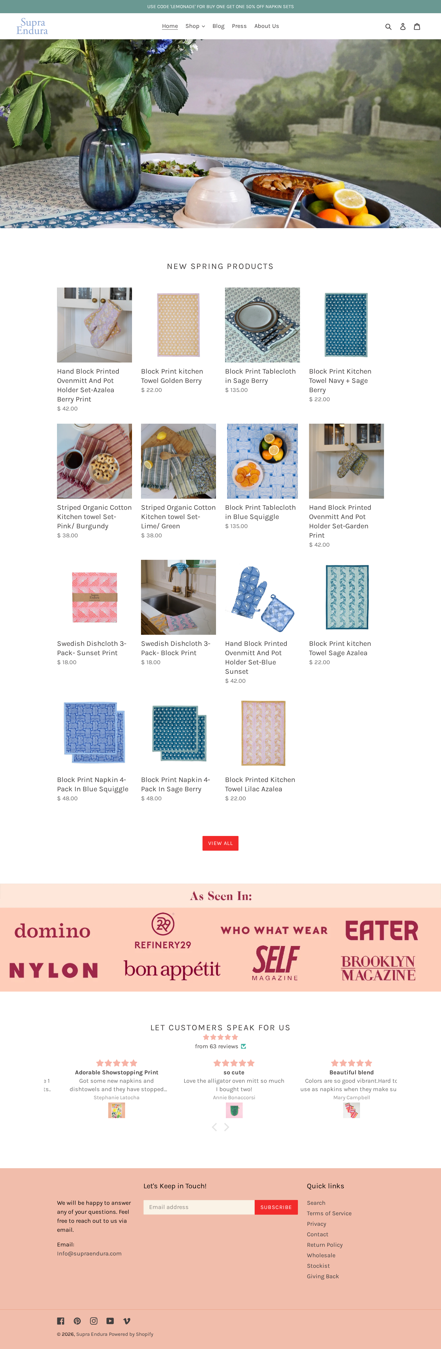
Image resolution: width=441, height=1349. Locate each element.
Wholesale (321, 1255)
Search (316, 1202)
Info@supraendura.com (89, 1253)
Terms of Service (329, 1213)
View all (220, 843)
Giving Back (323, 1276)
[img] (220, 1037)
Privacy (316, 1223)
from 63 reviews (216, 1046)
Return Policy (325, 1244)
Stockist (318, 1265)
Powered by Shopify (131, 1334)
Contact (317, 1234)
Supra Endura (91, 1334)
